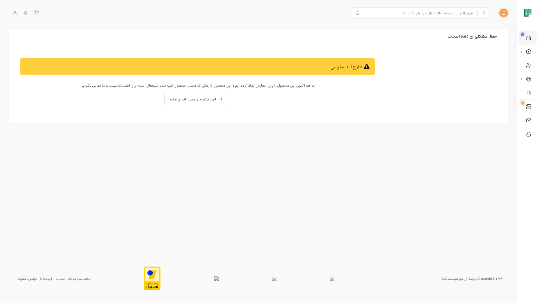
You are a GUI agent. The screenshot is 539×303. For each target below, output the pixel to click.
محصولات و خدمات (79, 278)
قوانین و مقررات (27, 278)
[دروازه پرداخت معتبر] (152, 278)
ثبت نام (60, 278)
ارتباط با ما (46, 278)
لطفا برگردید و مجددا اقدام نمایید (193, 99)
